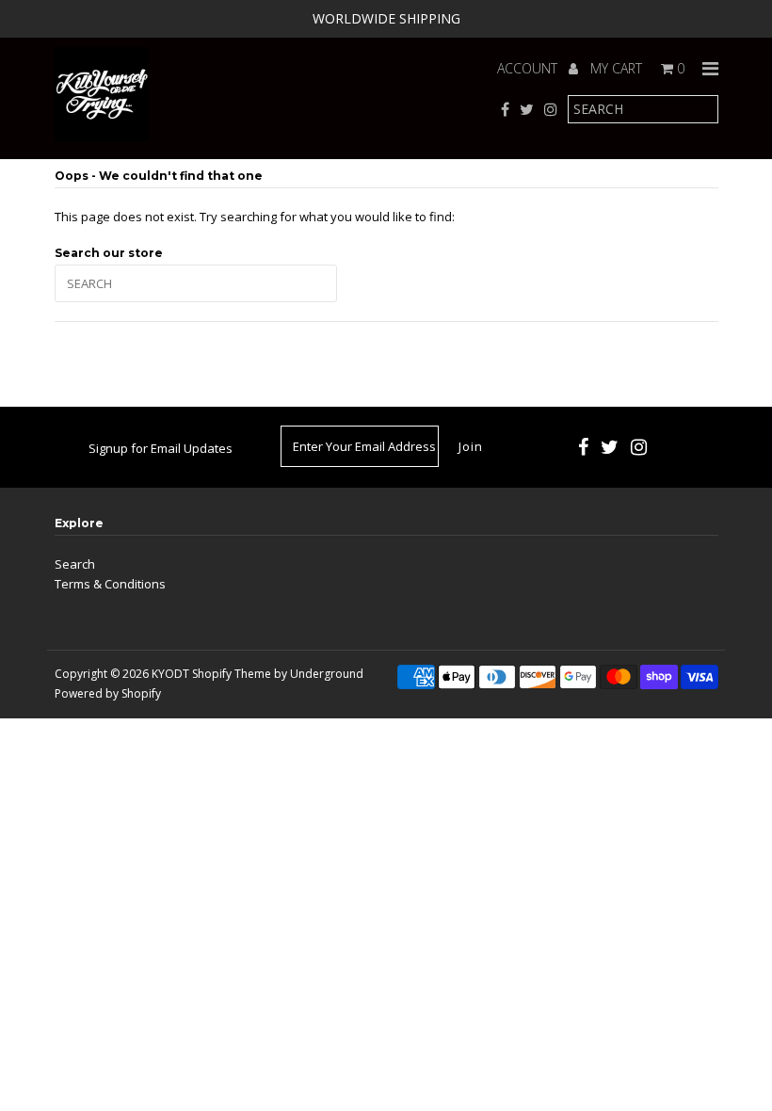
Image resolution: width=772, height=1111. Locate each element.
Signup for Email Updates (160, 448)
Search (75, 564)
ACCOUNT (529, 68)
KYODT (170, 674)
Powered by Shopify (108, 693)
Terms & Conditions (110, 583)
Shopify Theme (231, 674)
